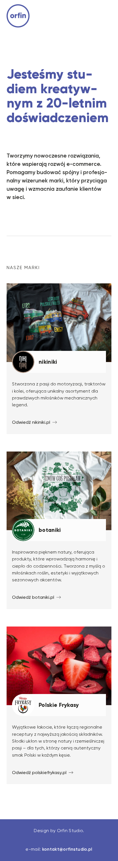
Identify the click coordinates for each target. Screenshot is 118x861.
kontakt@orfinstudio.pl (67, 849)
